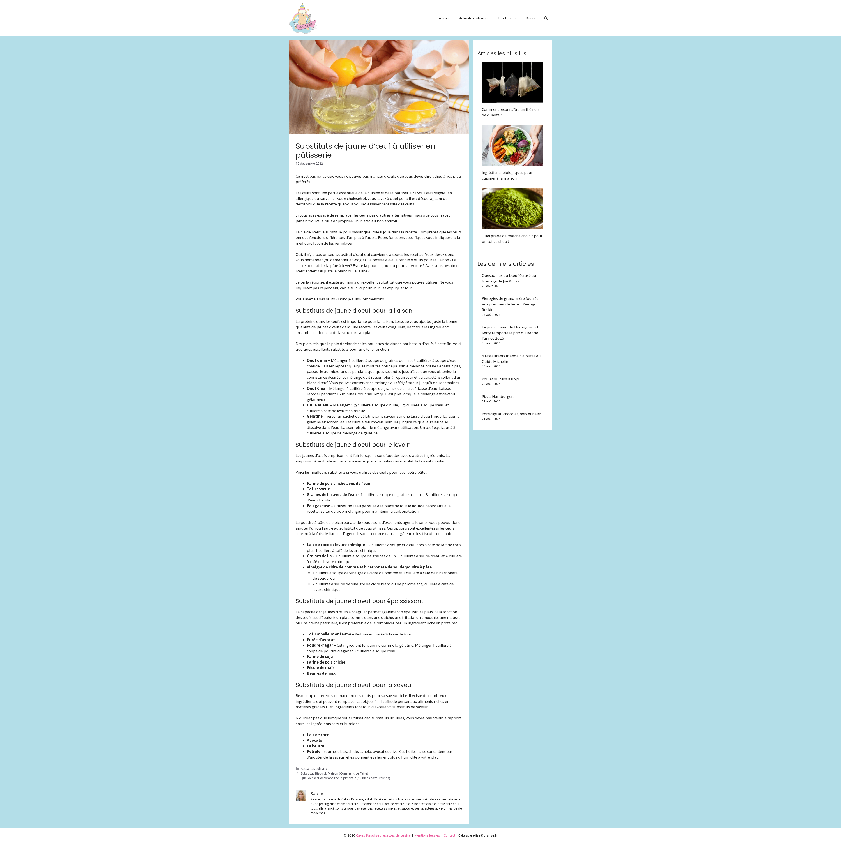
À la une (445, 18)
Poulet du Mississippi (500, 378)
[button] (546, 18)
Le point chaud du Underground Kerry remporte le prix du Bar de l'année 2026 (510, 333)
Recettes (504, 18)
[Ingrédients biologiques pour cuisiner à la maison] (512, 163)
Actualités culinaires (474, 18)
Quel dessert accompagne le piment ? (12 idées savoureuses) (345, 778)
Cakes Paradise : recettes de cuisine (383, 835)
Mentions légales (427, 835)
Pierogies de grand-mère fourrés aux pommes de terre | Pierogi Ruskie (510, 304)
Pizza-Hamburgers (498, 396)
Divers (530, 18)
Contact (449, 835)
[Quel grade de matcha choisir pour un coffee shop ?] (512, 226)
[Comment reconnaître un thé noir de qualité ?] (512, 99)
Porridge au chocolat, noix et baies (512, 413)
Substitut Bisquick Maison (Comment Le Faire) (334, 773)
